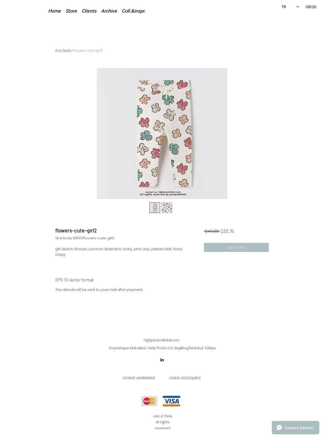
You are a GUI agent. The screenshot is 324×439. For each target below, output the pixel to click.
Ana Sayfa (63, 50)
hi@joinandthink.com (162, 340)
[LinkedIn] (162, 359)
